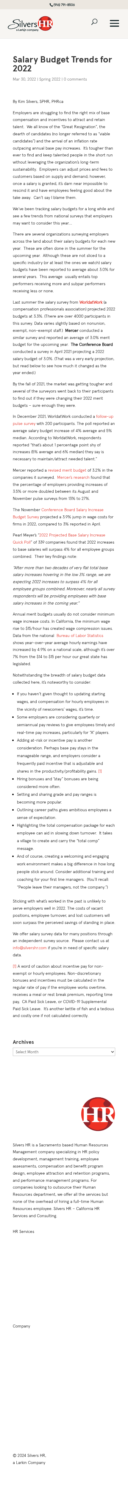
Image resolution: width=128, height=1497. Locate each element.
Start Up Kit (78, 1294)
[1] (100, 771)
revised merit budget (67, 470)
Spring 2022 (49, 79)
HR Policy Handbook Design (35, 1271)
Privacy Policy (24, 1400)
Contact (19, 1388)
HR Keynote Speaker (29, 1305)
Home (18, 1342)
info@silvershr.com (30, 947)
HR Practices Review (30, 1247)
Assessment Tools (84, 1282)
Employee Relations (29, 1282)
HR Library (21, 1365)
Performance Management (35, 1294)
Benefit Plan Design (84, 1259)
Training (19, 1354)
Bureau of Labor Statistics (80, 635)
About (18, 1377)
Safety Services (81, 1305)
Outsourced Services (86, 1271)
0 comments (75, 79)
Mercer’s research (73, 477)
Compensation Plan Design (91, 1247)
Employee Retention (29, 1259)
